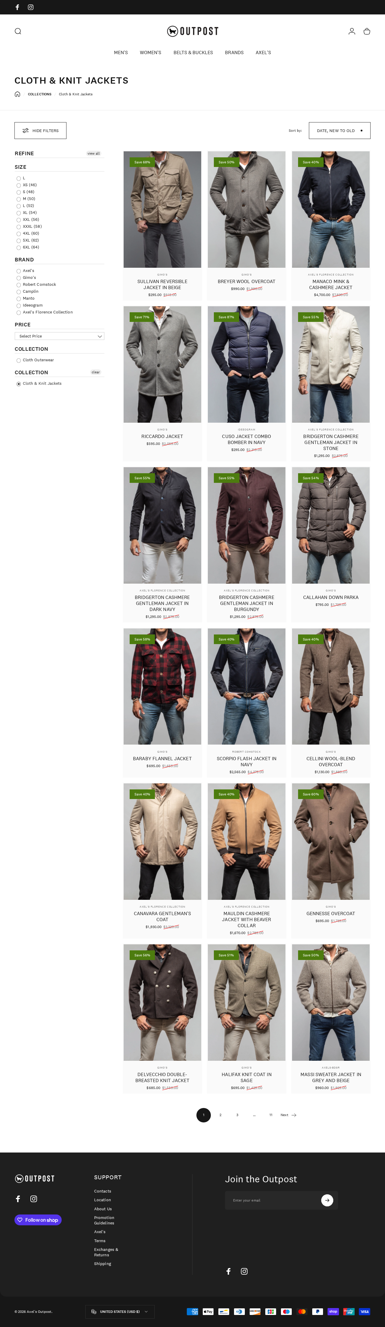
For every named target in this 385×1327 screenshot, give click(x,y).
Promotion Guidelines (104, 1220)
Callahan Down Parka (331, 597)
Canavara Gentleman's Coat (162, 916)
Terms (100, 1240)
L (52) (28, 205)
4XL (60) (30, 233)
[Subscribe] (327, 1200)
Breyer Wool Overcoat (247, 281)
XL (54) (29, 212)
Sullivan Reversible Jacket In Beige (162, 284)
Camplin (30, 291)
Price (22, 324)
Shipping (102, 1263)
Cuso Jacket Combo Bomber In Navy (246, 439)
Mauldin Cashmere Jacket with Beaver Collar (246, 919)
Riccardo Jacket (162, 436)
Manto (28, 298)
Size (20, 167)
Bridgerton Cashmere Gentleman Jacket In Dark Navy (162, 603)
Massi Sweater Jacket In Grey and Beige (330, 1077)
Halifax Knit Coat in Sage (246, 1077)
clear (96, 372)
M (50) (28, 198)
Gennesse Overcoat (331, 913)
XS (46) (29, 184)
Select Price (31, 336)
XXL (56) (30, 219)
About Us (103, 1208)
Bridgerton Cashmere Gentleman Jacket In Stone (330, 442)
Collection (31, 349)
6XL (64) (30, 247)
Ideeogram (32, 305)
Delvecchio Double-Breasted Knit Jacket (162, 1077)
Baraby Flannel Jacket (162, 758)
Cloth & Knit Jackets (42, 383)
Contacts (102, 1191)
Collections (39, 94)
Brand (24, 259)
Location (102, 1199)
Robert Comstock (39, 284)
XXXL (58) (32, 226)
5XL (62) (30, 240)
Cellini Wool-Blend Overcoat (330, 761)
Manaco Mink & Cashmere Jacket (331, 284)
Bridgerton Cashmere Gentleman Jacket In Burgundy (246, 603)
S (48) (28, 191)
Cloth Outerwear (38, 360)
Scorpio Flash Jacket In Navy (246, 761)
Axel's (28, 270)
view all (94, 153)
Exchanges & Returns (106, 1252)
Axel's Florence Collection (47, 312)
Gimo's (29, 277)
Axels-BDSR (331, 1067)
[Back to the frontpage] (17, 94)
